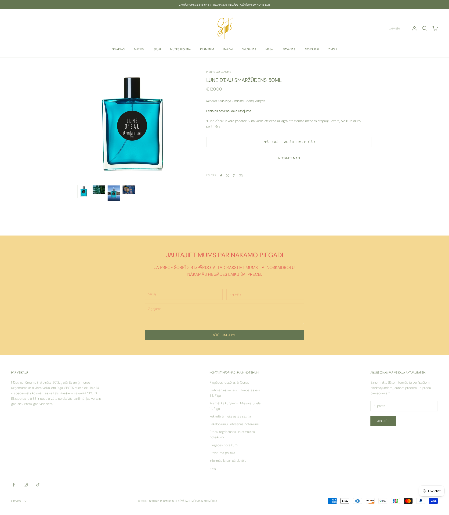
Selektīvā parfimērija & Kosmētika (194, 501)
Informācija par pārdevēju (228, 460)
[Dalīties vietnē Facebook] (221, 176)
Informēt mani (289, 158)
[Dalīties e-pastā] (241, 176)
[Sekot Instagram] (25, 484)
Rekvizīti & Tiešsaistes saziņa (230, 416)
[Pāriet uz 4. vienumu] (128, 189)
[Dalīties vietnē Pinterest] (234, 176)
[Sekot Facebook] (13, 484)
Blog (213, 468)
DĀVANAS (289, 49)
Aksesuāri (311, 49)
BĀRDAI (228, 49)
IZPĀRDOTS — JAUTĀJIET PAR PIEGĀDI (289, 142)
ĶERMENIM (207, 49)
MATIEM (139, 49)
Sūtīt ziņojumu (224, 335)
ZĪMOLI (332, 49)
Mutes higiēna (180, 49)
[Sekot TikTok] (38, 484)
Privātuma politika (222, 453)
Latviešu (394, 28)
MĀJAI (269, 49)
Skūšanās (249, 49)
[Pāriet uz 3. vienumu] (113, 193)
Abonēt (383, 421)
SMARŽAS (118, 49)
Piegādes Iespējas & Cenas (229, 382)
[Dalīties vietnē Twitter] (227, 176)
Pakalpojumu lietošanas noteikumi (234, 424)
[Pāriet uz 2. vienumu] (98, 189)
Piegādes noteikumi (224, 445)
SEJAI (157, 49)
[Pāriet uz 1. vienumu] (83, 191)
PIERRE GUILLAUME (218, 72)
